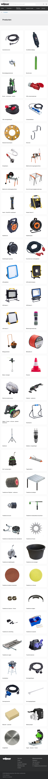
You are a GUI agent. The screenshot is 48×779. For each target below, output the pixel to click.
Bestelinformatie (21, 765)
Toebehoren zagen (6, 655)
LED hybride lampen (30, 282)
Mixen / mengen (6, 375)
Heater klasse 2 (29, 212)
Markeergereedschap (31, 328)
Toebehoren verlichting (7, 631)
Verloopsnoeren (6, 701)
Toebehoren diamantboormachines (34, 515)
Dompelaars (5, 166)
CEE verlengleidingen (7, 119)
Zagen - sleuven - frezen (32, 747)
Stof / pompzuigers (6, 469)
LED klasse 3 (5, 328)
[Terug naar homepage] (5, 4)
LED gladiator (5, 282)
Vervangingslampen (30, 701)
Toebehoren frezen (30, 538)
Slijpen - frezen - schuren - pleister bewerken (10, 422)
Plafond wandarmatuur (7, 398)
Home (19, 760)
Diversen (28, 142)
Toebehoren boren (6, 515)
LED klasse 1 (5, 305)
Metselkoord (29, 351)
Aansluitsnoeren (6, 49)
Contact (19, 767)
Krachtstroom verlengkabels (32, 258)
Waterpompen (29, 724)
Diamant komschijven (7, 142)
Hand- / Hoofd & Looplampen (9, 212)
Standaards (29, 422)
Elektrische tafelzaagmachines (9, 189)
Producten (6, 12)
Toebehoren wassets (31, 631)
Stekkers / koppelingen (31, 445)
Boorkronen (29, 73)
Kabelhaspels (29, 235)
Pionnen (28, 375)
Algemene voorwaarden (7, 776)
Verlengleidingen (30, 678)
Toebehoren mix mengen (32, 562)
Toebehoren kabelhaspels (8, 562)
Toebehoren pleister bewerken (9, 585)
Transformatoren (30, 655)
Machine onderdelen (22, 764)
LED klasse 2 (29, 305)
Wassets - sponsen (6, 724)
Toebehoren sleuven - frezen (9, 608)
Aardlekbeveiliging (30, 49)
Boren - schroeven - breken (8, 96)
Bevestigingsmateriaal (7, 73)
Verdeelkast (5, 678)
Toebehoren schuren (31, 585)
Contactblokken (30, 119)
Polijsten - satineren (30, 398)
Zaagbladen (5, 747)
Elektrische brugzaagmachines (33, 166)
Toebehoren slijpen (30, 608)
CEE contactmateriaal (31, 96)
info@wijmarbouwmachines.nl (40, 765)
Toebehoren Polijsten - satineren (10, 492)
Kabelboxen (5, 235)
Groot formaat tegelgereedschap (34, 189)
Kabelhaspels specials (7, 258)
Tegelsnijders (29, 469)
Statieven (4, 445)
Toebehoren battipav (31, 492)
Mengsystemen (5, 351)
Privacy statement (6, 775)
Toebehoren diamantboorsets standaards (12, 538)
